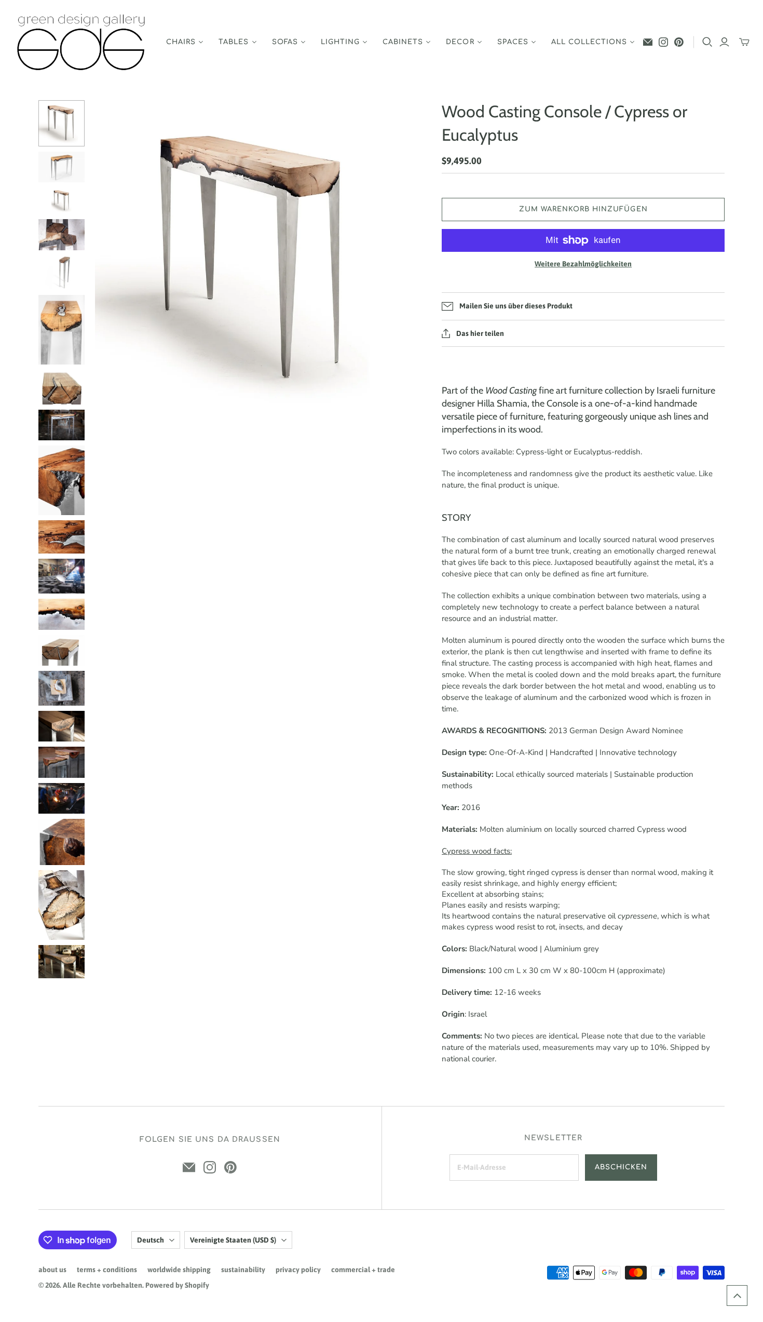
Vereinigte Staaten (233, 1240)
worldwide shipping (179, 1269)
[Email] (647, 42)
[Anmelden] (724, 42)
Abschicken (621, 1167)
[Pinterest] (679, 42)
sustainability (243, 1269)
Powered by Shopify (177, 1285)
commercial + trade (363, 1269)
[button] (737, 1295)
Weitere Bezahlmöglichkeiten (583, 264)
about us (52, 1269)
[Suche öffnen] (707, 42)
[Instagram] (663, 42)
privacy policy (298, 1269)
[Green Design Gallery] (82, 42)
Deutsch (150, 1240)
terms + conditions (107, 1269)
